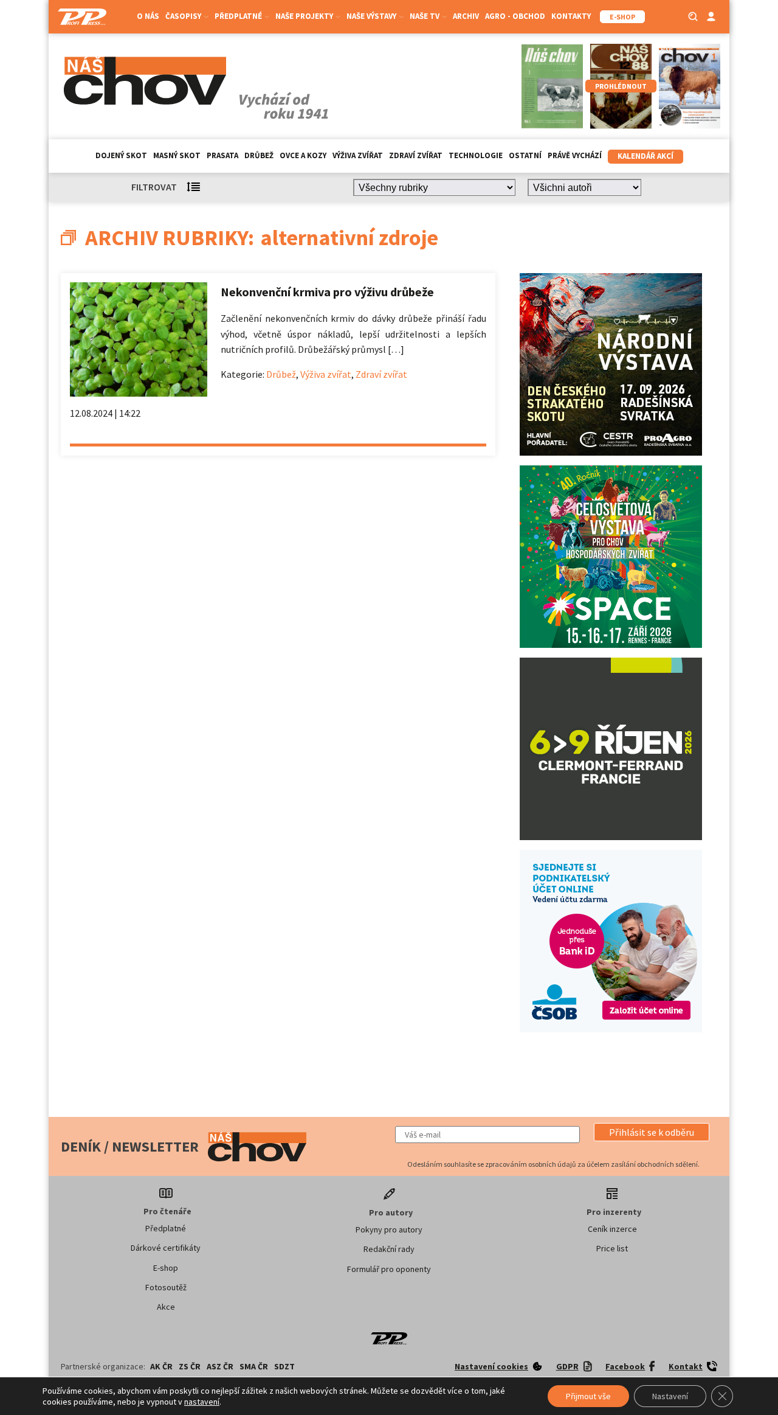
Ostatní (525, 155)
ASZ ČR (220, 1366)
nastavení (201, 1401)
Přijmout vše (588, 1396)
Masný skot (177, 155)
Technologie (476, 155)
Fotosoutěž (166, 1287)
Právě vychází (575, 155)
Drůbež (259, 155)
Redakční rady (389, 1248)
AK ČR (161, 1366)
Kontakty (571, 16)
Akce (166, 1306)
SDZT (284, 1366)
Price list (612, 1248)
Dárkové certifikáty (166, 1247)
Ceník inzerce (612, 1228)
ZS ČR (190, 1366)
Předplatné (165, 1228)
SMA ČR (253, 1366)
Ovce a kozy (303, 155)
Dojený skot (121, 155)
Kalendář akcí (645, 156)
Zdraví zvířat (415, 155)
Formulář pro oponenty (389, 1269)
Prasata (222, 155)
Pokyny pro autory (389, 1229)
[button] (651, 1132)
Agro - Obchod (515, 16)
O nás (148, 16)
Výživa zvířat (357, 155)
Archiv (466, 16)
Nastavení (670, 1396)
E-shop (165, 1267)
